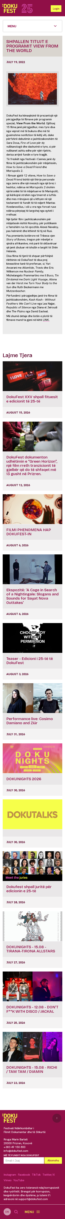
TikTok (36, 1175)
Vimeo (8, 1180)
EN (7, 1211)
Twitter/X (48, 1175)
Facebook (24, 1175)
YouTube (18, 1180)
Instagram (10, 1175)
